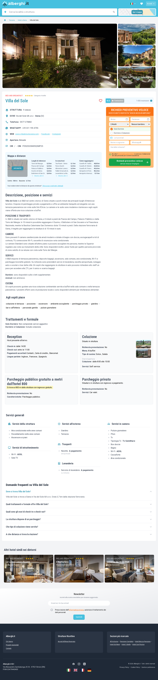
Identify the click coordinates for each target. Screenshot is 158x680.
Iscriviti (79, 617)
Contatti (8, 648)
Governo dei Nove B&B (118, 562)
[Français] (82, 670)
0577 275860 (26, 122)
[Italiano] (69, 670)
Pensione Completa (126, 641)
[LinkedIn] (84, 664)
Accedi (149, 4)
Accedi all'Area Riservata (66, 641)
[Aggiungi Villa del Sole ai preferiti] (100, 100)
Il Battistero (62, 562)
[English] (76, 670)
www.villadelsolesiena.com (27, 134)
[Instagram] (79, 664)
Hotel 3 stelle (126, 644)
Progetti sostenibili (12, 645)
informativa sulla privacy (126, 154)
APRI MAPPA (17, 168)
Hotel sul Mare (115, 644)
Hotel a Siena (22, 20)
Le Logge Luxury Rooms (18, 562)
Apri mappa (137, 12)
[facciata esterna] (137, 34)
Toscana (12, 20)
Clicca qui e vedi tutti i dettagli (52, 186)
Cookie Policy (135, 667)
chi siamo (9, 641)
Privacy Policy (124, 667)
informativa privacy (76, 610)
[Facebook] (73, 664)
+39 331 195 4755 (30, 128)
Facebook (45, 134)
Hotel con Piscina (138, 644)
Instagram (56, 134)
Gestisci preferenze (148, 667)
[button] (133, 3)
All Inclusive (114, 641)
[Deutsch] (89, 670)
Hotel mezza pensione (142, 641)
